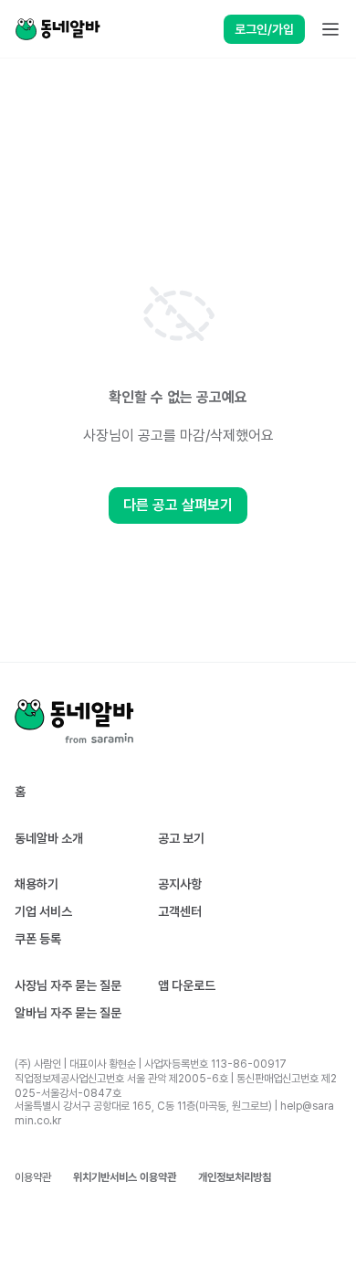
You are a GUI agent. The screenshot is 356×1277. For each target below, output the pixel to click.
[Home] (57, 29)
